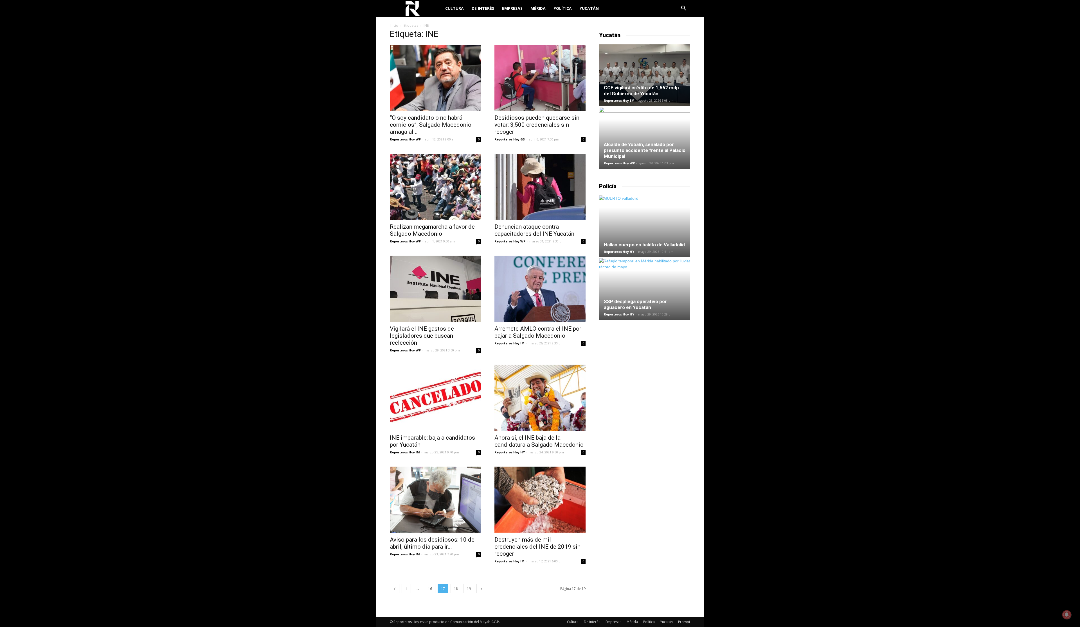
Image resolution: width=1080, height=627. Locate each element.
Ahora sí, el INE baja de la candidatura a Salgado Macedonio (539, 441)
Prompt (684, 621)
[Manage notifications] (1066, 614)
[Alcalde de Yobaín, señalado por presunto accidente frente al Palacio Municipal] (644, 138)
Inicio (394, 25)
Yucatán (589, 8)
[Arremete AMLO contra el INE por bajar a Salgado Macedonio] (540, 289)
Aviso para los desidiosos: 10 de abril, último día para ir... (432, 543)
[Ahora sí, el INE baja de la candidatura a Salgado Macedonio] (540, 398)
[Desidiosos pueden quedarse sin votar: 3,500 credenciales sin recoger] (540, 78)
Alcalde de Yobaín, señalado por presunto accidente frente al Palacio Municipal (644, 150)
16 (430, 588)
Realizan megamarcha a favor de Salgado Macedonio (432, 230)
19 (469, 588)
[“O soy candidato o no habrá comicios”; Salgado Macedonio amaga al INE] (435, 78)
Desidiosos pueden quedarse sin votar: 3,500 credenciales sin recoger (536, 124)
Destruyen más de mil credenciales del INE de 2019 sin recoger (537, 546)
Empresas (512, 8)
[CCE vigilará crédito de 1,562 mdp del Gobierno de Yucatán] (644, 75)
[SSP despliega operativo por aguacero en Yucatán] (644, 289)
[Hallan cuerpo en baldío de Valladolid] (644, 226)
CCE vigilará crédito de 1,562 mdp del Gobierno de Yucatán (641, 90)
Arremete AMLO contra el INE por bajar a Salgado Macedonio (537, 332)
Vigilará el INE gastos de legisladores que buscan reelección (422, 335)
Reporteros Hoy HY (509, 452)
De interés (483, 8)
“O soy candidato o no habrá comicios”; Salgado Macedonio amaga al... (430, 124)
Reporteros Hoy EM (619, 100)
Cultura (454, 8)
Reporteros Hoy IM (509, 343)
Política (563, 8)
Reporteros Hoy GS (509, 139)
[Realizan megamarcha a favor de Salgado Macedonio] (435, 187)
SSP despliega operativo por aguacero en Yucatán (635, 304)
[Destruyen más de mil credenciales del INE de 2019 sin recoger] (540, 500)
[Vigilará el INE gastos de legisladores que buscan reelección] (435, 289)
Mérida (538, 8)
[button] (683, 9)
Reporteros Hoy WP (405, 139)
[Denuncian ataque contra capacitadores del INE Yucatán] (540, 187)
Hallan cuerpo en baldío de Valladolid (644, 244)
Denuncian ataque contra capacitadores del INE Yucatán (534, 230)
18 (456, 588)
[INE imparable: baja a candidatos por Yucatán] (435, 398)
